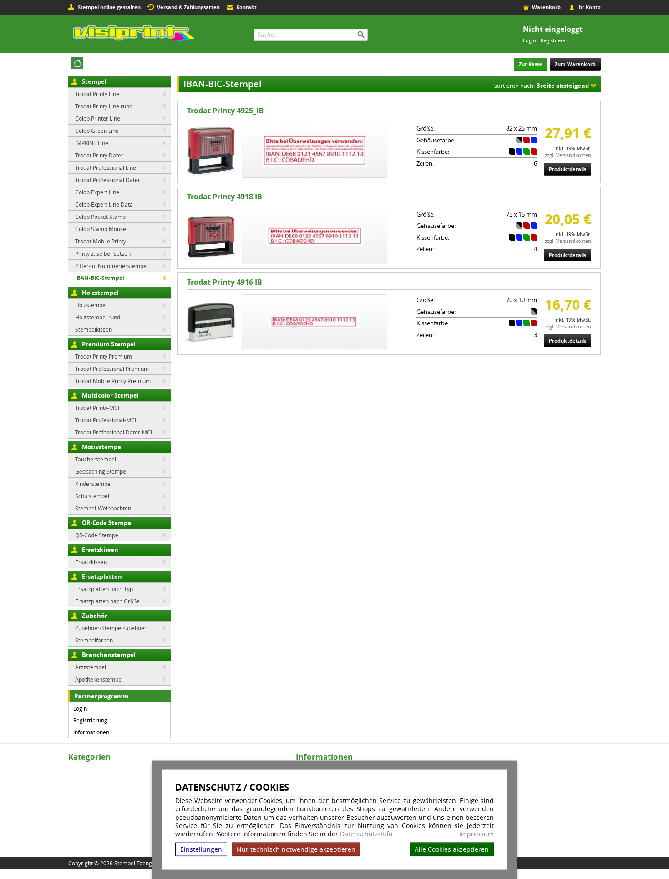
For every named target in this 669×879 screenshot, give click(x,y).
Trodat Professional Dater (107, 179)
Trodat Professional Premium (112, 368)
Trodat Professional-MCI (105, 420)
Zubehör (94, 615)
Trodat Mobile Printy (100, 241)
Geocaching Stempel (101, 471)
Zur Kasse (530, 64)
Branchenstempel (109, 655)
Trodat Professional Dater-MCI (113, 432)
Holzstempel (100, 292)
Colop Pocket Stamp (100, 216)
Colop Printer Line (97, 118)
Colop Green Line (97, 130)
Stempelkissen (93, 329)
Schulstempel (92, 496)
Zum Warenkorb (575, 64)
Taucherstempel (95, 459)
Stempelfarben (94, 640)
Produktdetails (567, 169)
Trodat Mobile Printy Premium (113, 380)
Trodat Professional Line (105, 167)
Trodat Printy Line (97, 93)
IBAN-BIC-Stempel (99, 278)
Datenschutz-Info (366, 833)
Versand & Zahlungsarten (188, 7)
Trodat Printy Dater (99, 155)
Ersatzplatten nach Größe (107, 601)
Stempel (94, 81)
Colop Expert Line (97, 192)
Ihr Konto (589, 7)
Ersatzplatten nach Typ (104, 588)
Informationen (91, 732)
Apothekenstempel (99, 679)
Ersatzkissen (100, 550)
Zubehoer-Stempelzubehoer (111, 627)
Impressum (476, 834)
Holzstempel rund (97, 317)
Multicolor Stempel (110, 395)
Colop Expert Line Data (104, 204)
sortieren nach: (541, 85)
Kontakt (246, 7)
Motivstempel (102, 447)
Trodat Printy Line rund (103, 106)
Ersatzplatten (102, 576)
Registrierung (90, 720)
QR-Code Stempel (107, 523)
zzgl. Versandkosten (568, 155)
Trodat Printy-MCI (97, 407)
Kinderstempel (93, 483)
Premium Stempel (109, 344)
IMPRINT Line (91, 142)
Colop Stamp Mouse (100, 228)
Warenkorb (546, 7)
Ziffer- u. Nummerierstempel (111, 265)
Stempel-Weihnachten (103, 508)
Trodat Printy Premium (103, 356)
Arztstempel (90, 667)
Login (529, 40)
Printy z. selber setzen (103, 253)
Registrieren (554, 40)
